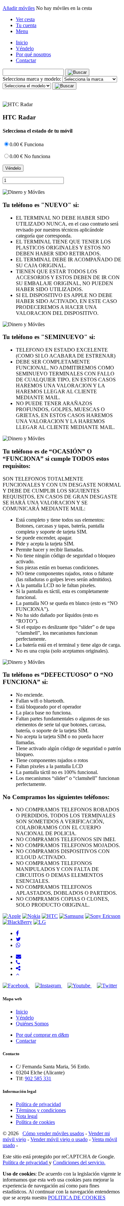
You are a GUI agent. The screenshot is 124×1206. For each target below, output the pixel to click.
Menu (22, 31)
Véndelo (25, 48)
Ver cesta (25, 19)
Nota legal (26, 1116)
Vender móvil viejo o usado (59, 1139)
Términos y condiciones (41, 1110)
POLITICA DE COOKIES (76, 1197)
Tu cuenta (26, 25)
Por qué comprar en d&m (42, 1035)
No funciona (30, 156)
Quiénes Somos (32, 1023)
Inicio (22, 42)
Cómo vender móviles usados (53, 1133)
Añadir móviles (19, 8)
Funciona (27, 144)
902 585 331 (38, 1078)
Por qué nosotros (33, 54)
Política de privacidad (38, 1104)
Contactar (26, 60)
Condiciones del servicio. (79, 1162)
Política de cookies (35, 1122)
